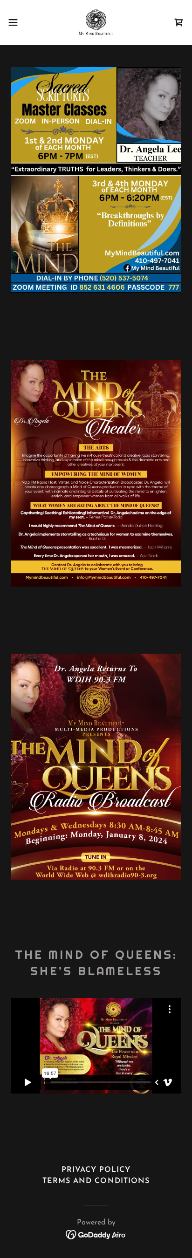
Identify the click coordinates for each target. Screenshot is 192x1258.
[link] (96, 22)
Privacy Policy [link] (96, 1170)
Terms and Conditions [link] (95, 1181)
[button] (17, 22)
